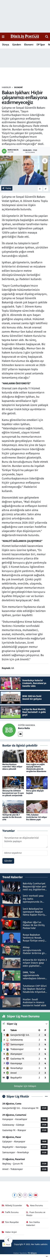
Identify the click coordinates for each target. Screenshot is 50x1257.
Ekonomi (28, 44)
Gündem (16, 44)
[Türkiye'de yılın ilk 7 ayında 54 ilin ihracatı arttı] (13, 806)
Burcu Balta (24, 728)
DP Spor (41, 44)
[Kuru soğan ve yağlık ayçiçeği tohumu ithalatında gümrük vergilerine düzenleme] (37, 756)
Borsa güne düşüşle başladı (35, 792)
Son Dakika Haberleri (33, 1223)
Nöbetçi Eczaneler (13, 1205)
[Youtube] (35, 1195)
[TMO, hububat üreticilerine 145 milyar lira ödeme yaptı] (37, 806)
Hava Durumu (36, 1205)
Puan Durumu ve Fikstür (35, 1214)
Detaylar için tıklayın (25, 1086)
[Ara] (46, 37)
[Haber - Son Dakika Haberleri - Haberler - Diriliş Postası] (24, 36)
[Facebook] (14, 1195)
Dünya (5, 44)
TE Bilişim (32, 1253)
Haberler (6, 87)
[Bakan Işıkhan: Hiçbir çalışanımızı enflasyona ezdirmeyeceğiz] (25, 170)
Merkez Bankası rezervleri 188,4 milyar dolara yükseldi (12, 766)
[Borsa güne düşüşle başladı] (37, 782)
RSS (8, 1244)
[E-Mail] (20, 734)
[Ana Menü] (3, 36)
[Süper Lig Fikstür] (46, 1096)
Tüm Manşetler (12, 1222)
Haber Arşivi (11, 1232)
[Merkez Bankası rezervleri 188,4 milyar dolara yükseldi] (13, 756)
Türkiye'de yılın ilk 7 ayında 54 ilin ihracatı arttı (12, 817)
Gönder (8, 860)
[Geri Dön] (8, 1240)
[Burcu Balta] (9, 730)
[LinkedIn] (30, 1195)
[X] (20, 1195)
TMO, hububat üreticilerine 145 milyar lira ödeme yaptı (36, 817)
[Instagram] (25, 1195)
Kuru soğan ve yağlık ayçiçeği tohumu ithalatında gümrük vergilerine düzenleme (36, 768)
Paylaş (8, 188)
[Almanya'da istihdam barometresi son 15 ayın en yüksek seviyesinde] (13, 782)
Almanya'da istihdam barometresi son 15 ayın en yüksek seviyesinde (13, 793)
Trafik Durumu (12, 1212)
